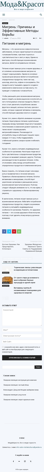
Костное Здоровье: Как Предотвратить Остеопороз (11, 246)
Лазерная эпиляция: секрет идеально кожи (18, 399)
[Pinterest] (14, 231)
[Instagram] (25, 461)
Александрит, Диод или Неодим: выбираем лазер (21, 390)
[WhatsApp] (19, 231)
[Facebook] (4, 231)
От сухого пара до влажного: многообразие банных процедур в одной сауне (26, 280)
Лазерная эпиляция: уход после (14, 395)
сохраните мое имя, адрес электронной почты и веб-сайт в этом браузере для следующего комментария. (21, 349)
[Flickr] (19, 461)
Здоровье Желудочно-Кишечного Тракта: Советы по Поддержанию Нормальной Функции (32, 247)
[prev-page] (3, 298)
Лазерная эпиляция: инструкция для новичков (20, 380)
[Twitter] (9, 231)
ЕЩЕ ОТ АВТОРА (10, 262)
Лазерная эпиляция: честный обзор (16, 385)
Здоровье (12, 20)
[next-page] (7, 298)
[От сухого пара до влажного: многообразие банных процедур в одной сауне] (7, 280)
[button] (3, 15)
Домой (4, 20)
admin (6, 38)
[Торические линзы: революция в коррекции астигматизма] (7, 270)
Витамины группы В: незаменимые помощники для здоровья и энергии (27, 290)
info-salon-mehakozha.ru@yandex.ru (29, 447)
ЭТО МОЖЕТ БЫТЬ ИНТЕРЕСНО (17, 259)
